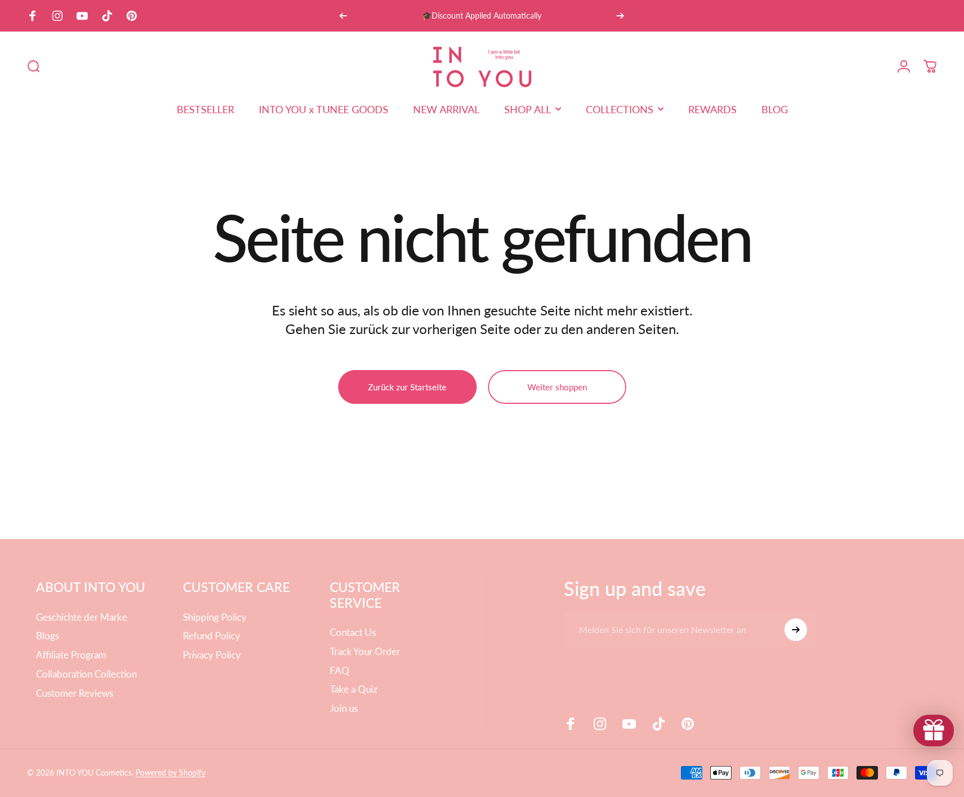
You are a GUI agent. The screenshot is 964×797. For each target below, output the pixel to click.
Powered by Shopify (170, 772)
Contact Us (353, 632)
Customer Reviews (74, 693)
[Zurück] (343, 16)
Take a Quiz (354, 689)
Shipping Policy (214, 617)
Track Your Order (365, 651)
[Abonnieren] (795, 629)
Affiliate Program (71, 655)
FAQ (339, 670)
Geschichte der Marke (81, 617)
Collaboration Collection (86, 674)
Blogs (47, 636)
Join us (344, 708)
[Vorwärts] (620, 16)
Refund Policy (211, 636)
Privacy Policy (212, 655)
